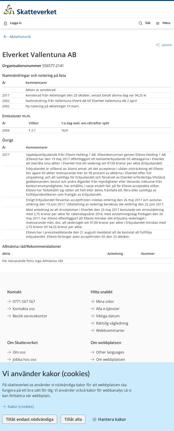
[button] (144, 23)
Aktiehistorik (20, 36)
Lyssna (167, 45)
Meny (166, 23)
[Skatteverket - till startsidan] (30, 9)
